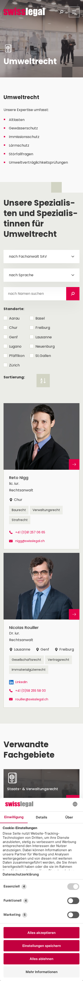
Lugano (15, 346)
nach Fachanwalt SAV (28, 256)
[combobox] (41, 256)
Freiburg (42, 327)
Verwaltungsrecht (46, 510)
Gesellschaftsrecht (26, 659)
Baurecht (19, 510)
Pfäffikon (17, 355)
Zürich (14, 365)
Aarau (14, 318)
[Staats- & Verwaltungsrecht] (41, 788)
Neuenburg (45, 346)
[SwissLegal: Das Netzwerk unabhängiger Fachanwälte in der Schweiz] (24, 12)
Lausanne (43, 337)
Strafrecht (20, 520)
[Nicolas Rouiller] (41, 630)
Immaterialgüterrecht (29, 669)
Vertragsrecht (58, 659)
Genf (13, 337)
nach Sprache (21, 275)
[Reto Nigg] (41, 476)
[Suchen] (72, 293)
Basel (40, 318)
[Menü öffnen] (74, 12)
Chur (13, 327)
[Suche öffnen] (61, 12)
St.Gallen (43, 355)
